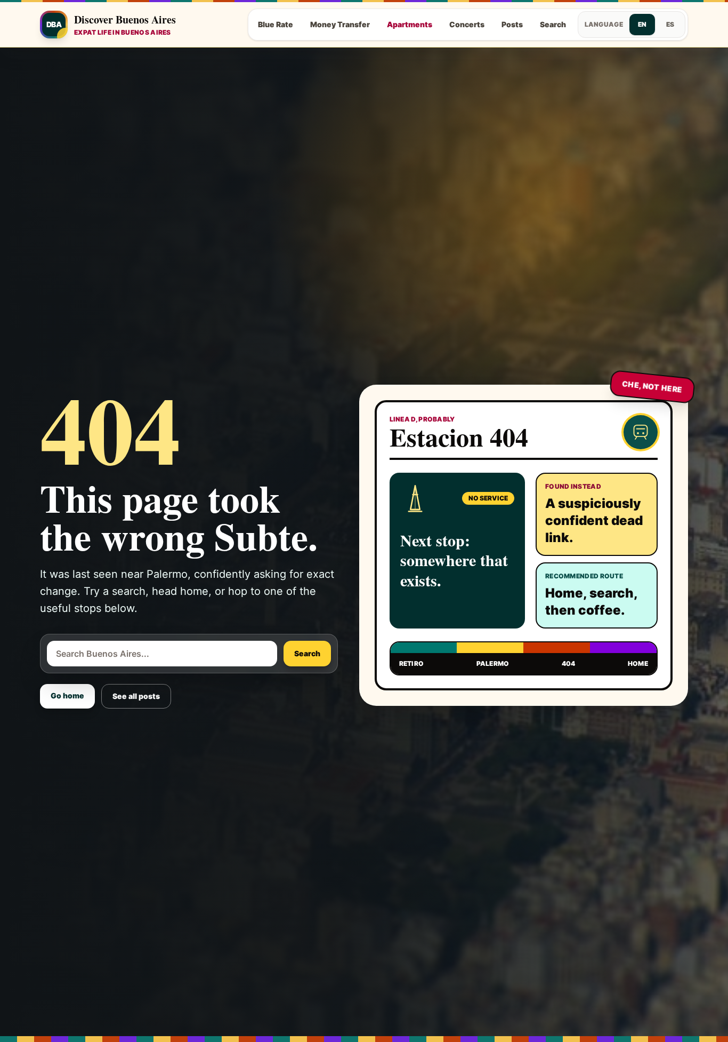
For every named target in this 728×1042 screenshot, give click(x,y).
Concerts (466, 24)
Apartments (409, 24)
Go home (67, 695)
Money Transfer (340, 24)
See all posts (136, 696)
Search (553, 24)
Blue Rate (275, 24)
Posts (512, 24)
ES (670, 24)
